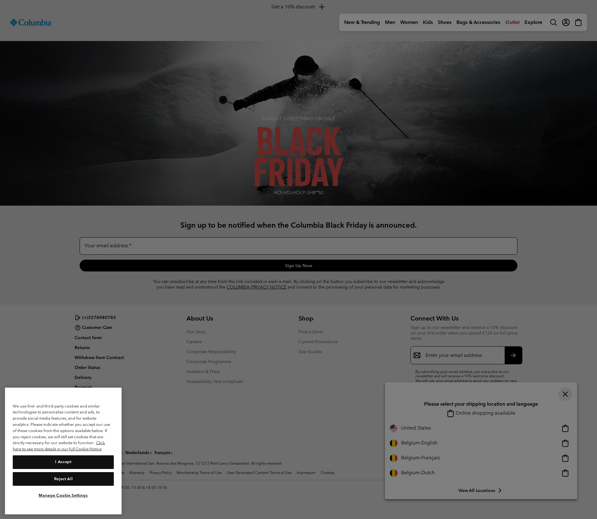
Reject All (63, 478)
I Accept (63, 461)
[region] (63, 451)
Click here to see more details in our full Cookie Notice (59, 446)
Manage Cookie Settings (63, 495)
